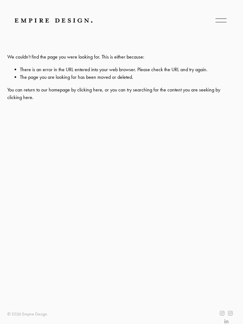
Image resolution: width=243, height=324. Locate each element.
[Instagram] (222, 313)
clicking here (89, 90)
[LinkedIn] (226, 321)
